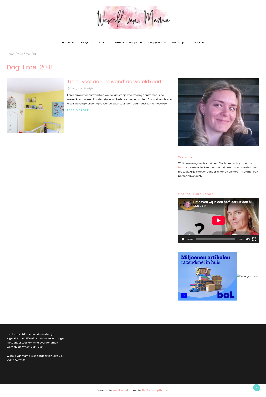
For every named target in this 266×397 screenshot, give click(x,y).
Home (66, 42)
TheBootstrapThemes (155, 390)
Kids (102, 42)
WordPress (120, 390)
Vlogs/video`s (157, 42)
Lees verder (78, 110)
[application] (218, 220)
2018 (20, 54)
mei (28, 54)
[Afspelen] (183, 239)
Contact (195, 42)
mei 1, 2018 (77, 88)
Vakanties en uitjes (126, 42)
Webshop (178, 42)
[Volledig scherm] (254, 239)
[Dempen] (248, 239)
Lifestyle (85, 42)
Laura (181, 167)
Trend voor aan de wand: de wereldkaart (114, 81)
